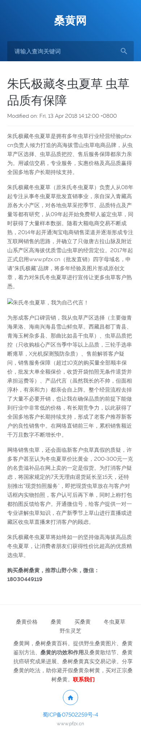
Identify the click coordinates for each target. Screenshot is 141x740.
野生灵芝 (70, 631)
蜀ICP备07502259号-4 (70, 715)
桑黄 (56, 622)
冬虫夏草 (114, 622)
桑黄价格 (27, 622)
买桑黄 (82, 622)
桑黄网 (70, 20)
